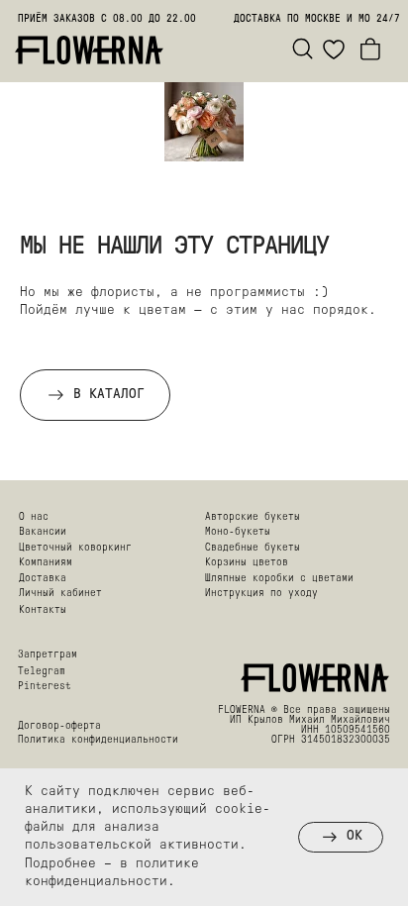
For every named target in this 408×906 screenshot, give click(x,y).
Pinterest (44, 686)
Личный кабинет (60, 593)
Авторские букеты (252, 517)
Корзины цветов (246, 562)
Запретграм (47, 655)
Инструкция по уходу (261, 593)
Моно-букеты (237, 532)
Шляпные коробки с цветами (279, 578)
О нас (34, 517)
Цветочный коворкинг (75, 548)
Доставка (42, 578)
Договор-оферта (59, 726)
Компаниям (45, 562)
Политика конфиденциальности (98, 740)
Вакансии (42, 532)
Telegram (41, 671)
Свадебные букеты (252, 548)
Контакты (42, 610)
